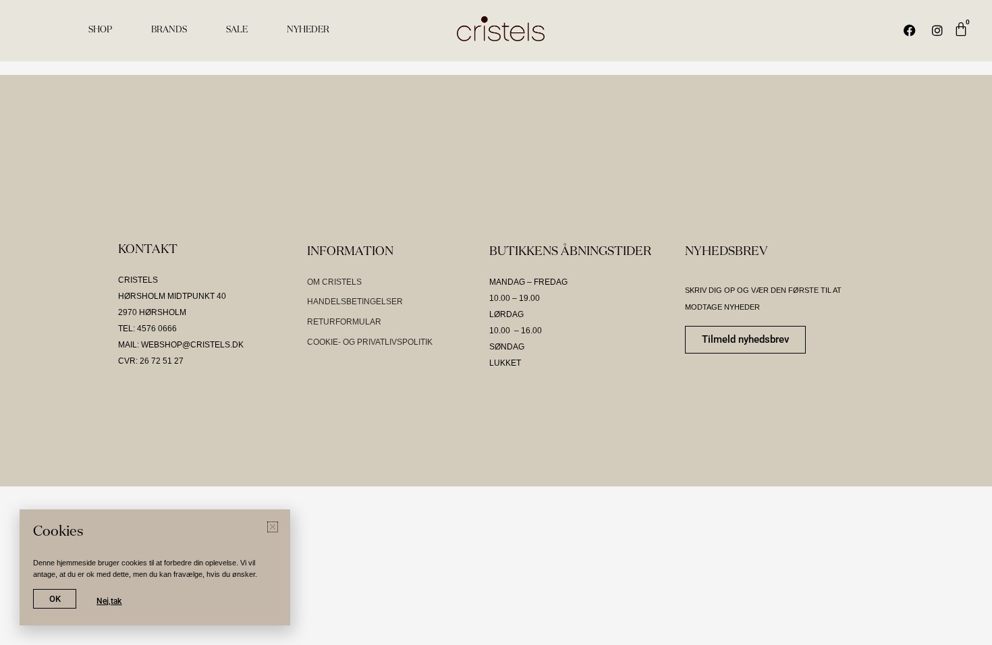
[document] (496, 322)
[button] (273, 527)
